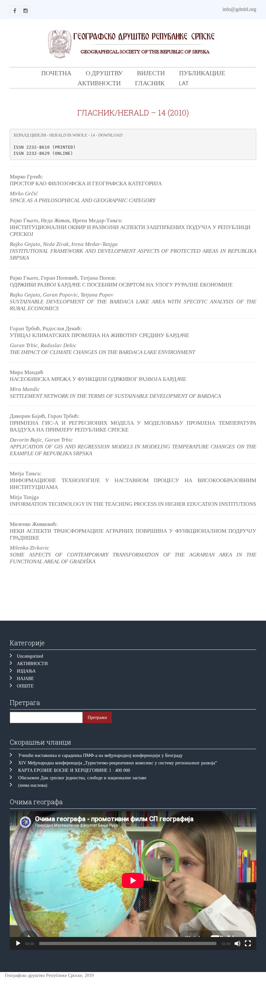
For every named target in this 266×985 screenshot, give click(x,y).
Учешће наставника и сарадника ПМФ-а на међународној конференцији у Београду (100, 755)
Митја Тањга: (26, 473)
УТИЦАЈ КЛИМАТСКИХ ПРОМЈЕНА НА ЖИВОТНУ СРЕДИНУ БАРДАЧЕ (99, 335)
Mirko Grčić (24, 193)
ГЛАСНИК (149, 83)
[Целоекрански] (248, 943)
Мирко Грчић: (26, 177)
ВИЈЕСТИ (151, 73)
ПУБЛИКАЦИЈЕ (202, 73)
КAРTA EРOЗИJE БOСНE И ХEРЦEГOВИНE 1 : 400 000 (74, 770)
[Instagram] (25, 11)
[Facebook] (14, 11)
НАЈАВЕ (25, 678)
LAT (184, 83)
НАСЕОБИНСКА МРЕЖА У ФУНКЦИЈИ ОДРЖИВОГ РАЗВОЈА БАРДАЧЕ (98, 379)
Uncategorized (30, 656)
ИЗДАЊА (26, 671)
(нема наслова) (32, 785)
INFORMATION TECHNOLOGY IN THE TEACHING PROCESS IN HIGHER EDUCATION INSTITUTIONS (133, 504)
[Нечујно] (237, 943)
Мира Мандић (26, 372)
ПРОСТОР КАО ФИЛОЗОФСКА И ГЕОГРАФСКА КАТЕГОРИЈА (86, 183)
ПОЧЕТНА (56, 73)
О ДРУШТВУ (104, 73)
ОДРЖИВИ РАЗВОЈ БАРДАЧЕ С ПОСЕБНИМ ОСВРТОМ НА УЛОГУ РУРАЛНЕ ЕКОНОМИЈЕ (121, 285)
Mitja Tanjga (24, 497)
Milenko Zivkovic (29, 548)
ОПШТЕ (25, 686)
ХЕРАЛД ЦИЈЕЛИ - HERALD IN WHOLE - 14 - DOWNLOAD (67, 135)
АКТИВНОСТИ (99, 83)
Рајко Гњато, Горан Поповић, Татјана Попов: (63, 278)
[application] (133, 880)
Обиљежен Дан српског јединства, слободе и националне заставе (83, 777)
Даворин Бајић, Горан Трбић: (44, 416)
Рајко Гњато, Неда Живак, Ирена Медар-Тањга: (66, 220)
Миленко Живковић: (34, 524)
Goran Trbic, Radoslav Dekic (43, 345)
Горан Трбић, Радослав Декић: (46, 328)
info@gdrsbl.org (239, 9)
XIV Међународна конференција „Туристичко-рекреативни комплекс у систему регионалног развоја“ (117, 762)
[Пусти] (18, 943)
